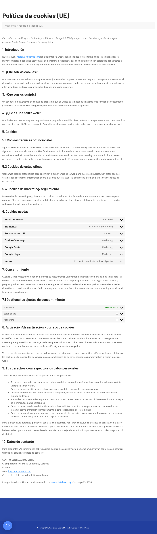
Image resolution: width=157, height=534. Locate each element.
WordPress (84, 527)
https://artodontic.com (28, 56)
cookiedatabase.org (61, 482)
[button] (7, 525)
